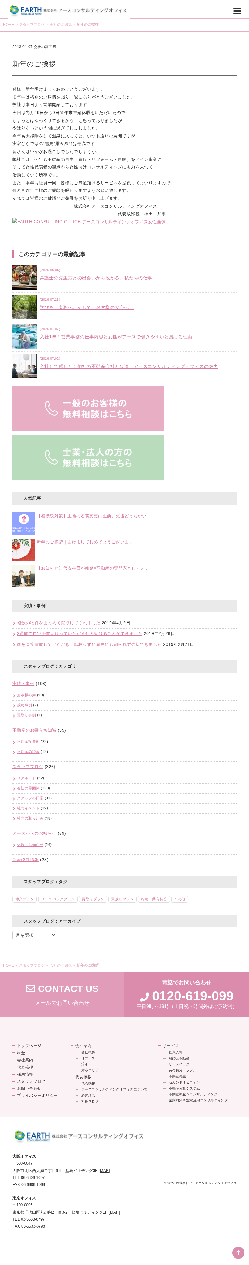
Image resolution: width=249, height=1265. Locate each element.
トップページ (29, 1045)
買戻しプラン (122, 899)
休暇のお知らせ (30, 845)
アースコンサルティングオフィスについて (114, 1089)
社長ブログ (90, 1101)
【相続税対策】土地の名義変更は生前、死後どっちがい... (94, 516)
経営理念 (88, 1095)
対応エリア (90, 1070)
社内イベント (28, 808)
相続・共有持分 (154, 899)
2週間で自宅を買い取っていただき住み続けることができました (79, 633)
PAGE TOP (238, 1253)
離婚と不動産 (179, 1058)
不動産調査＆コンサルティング (193, 1094)
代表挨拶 (25, 1067)
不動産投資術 (28, 742)
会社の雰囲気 (61, 25)
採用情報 (25, 1074)
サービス (171, 1045)
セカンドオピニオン (184, 1082)
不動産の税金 (28, 752)
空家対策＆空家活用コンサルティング (198, 1100)
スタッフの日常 (30, 798)
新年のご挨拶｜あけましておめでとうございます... (87, 542)
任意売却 (176, 1052)
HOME (8, 25)
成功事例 (24, 705)
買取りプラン (93, 899)
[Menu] (237, 10)
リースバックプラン (58, 899)
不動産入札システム (184, 1088)
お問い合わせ (29, 1088)
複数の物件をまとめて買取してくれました (59, 623)
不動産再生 (177, 1076)
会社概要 (88, 1052)
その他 (179, 899)
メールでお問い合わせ (62, 994)
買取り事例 (26, 715)
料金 (21, 1053)
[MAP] (104, 1170)
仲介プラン (24, 899)
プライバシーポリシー (37, 1095)
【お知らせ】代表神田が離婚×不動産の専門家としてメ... (93, 568)
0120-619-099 (193, 996)
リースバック (179, 1064)
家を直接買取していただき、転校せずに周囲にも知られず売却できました (89, 644)
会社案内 (25, 1060)
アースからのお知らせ (34, 833)
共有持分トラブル (183, 1070)
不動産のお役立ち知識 (34, 730)
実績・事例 (23, 683)
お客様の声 (26, 695)
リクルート (26, 778)
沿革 (84, 1064)
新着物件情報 (25, 860)
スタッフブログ (32, 25)
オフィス (88, 1058)
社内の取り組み (30, 818)
